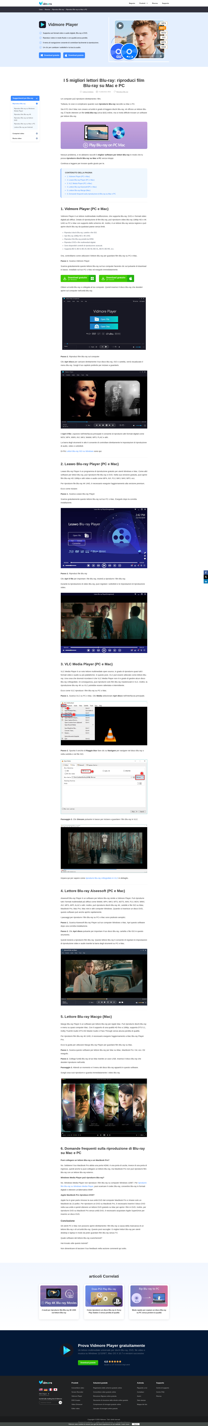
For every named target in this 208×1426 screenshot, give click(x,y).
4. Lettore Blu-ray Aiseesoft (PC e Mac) (82, 187)
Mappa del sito (142, 1404)
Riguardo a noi (142, 1388)
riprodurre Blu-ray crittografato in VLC (102, 878)
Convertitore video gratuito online (104, 1392)
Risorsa (155, 3)
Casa (41, 9)
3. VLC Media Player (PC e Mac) (79, 183)
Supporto (165, 3)
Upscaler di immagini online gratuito (105, 1408)
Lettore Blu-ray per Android (23, 127)
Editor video (76, 1408)
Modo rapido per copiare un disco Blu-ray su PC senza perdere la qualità (149, 1311)
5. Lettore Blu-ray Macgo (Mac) (78, 190)
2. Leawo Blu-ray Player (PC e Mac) (80, 180)
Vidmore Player (63, 24)
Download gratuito (51, 55)
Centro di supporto (162, 1388)
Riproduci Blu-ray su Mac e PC (24, 124)
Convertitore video (78, 1388)
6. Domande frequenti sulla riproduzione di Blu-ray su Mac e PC (91, 194)
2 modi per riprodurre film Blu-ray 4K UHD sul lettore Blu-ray (59, 1311)
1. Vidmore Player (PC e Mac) (78, 176)
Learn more (125, 1424)
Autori (139, 1396)
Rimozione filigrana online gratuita (104, 1396)
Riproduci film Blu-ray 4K (22, 114)
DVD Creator (76, 1400)
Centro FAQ (160, 1392)
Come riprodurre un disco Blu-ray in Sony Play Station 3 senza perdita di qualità (104, 1311)
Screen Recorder (77, 1392)
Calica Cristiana (88, 92)
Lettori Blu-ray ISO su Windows (79, 451)
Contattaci (140, 1392)
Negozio (132, 3)
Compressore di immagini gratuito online (107, 1404)
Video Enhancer (77, 1404)
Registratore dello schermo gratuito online (107, 1388)
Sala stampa (141, 1400)
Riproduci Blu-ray (58, 9)
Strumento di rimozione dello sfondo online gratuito (110, 1400)
